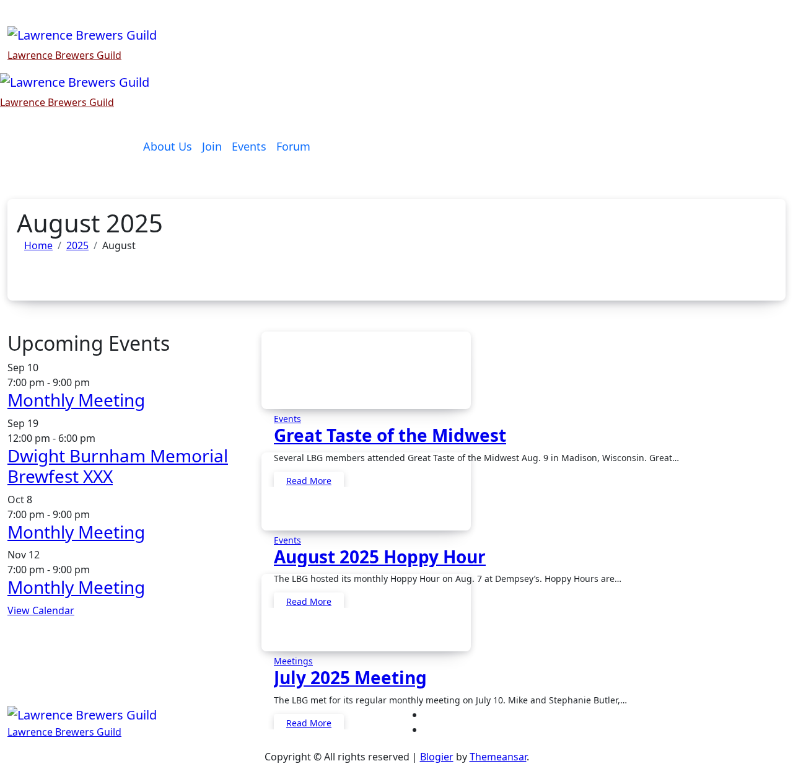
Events (249, 146)
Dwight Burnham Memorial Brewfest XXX (117, 466)
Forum (293, 146)
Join (212, 146)
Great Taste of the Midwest (390, 435)
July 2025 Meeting (350, 677)
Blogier (436, 757)
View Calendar (40, 610)
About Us (167, 146)
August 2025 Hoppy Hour (380, 556)
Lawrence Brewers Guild (64, 55)
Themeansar (498, 757)
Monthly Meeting (76, 400)
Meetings (293, 661)
